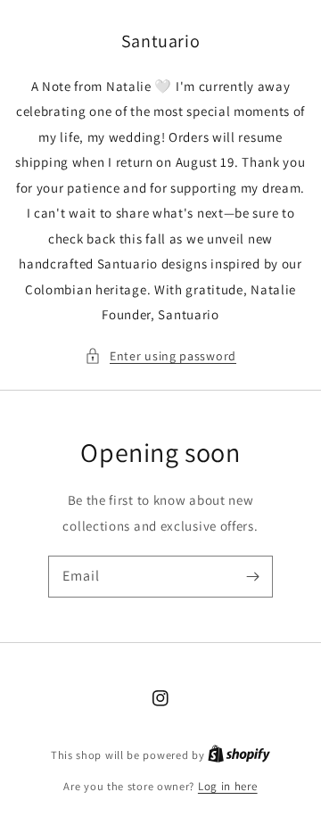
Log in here (228, 786)
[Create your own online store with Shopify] (239, 755)
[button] (160, 356)
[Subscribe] (252, 576)
